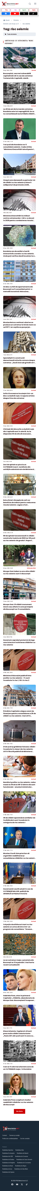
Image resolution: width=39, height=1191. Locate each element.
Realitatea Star (20, 1150)
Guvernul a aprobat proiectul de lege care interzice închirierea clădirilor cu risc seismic (19, 642)
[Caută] (30, 4)
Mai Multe (19, 1111)
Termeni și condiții (14, 1135)
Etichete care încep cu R (11, 24)
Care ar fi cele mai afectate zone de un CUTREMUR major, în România (18, 1068)
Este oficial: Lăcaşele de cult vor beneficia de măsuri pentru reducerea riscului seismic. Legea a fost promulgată (19, 503)
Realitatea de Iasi (7, 1169)
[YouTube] (15, 13)
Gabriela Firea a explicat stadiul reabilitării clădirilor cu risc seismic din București (18, 1102)
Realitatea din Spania (8, 1172)
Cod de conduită (25, 1138)
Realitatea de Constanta (24, 1162)
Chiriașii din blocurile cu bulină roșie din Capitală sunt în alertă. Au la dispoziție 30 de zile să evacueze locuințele (18, 432)
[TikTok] (33, 13)
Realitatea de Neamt (22, 1153)
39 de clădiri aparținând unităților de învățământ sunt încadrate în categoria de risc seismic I (19, 820)
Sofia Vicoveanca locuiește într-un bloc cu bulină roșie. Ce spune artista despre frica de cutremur (18, 395)
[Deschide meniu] (35, 3)
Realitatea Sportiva (7, 1150)
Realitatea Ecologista (8, 1153)
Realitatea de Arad (7, 1166)
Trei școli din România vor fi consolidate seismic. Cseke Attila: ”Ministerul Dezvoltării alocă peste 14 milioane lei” (19, 148)
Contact (4, 1135)
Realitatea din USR (7, 1156)
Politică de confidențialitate (10, 1138)
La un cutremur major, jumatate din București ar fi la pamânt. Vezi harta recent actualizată (18, 962)
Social (34, 70)
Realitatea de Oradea (8, 1159)
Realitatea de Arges (20, 1166)
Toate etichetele (12, 34)
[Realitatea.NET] (10, 4)
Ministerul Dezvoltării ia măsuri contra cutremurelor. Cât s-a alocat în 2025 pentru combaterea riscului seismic (18, 219)
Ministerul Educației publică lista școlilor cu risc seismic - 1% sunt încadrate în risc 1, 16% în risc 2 (17, 677)
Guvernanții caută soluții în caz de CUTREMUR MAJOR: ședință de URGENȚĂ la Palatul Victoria (18, 891)
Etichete (16, 20)
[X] (24, 13)
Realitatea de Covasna (21, 1156)
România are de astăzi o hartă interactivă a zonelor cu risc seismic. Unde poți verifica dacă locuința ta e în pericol (18, 254)
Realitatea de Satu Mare (21, 1169)
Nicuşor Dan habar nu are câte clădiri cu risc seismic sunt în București (19, 572)
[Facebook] (6, 13)
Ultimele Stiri (31, 568)
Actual (33, 106)
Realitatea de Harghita (8, 1162)
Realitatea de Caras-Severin (24, 1159)
